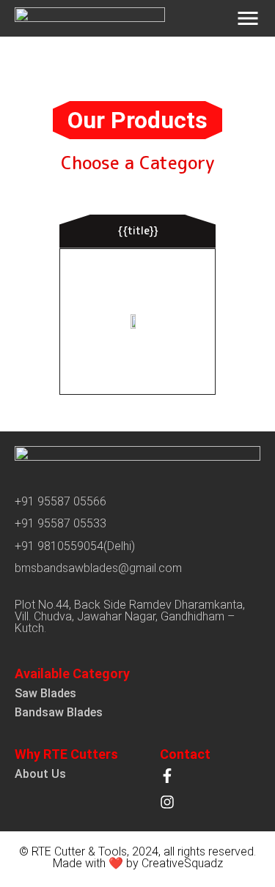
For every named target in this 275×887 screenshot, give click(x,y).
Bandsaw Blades (59, 712)
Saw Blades (45, 693)
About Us (40, 774)
